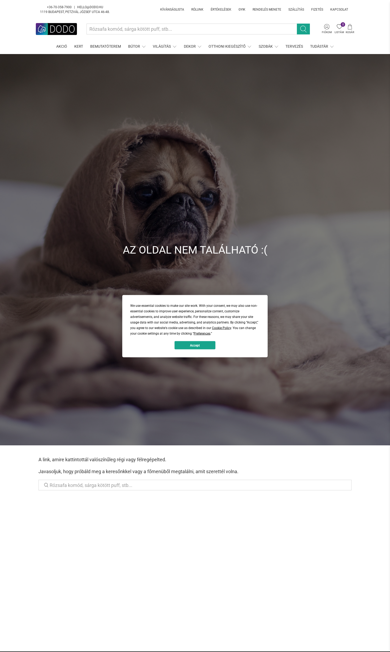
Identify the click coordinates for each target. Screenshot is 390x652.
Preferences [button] (202, 333)
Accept (195, 345)
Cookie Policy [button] (221, 328)
